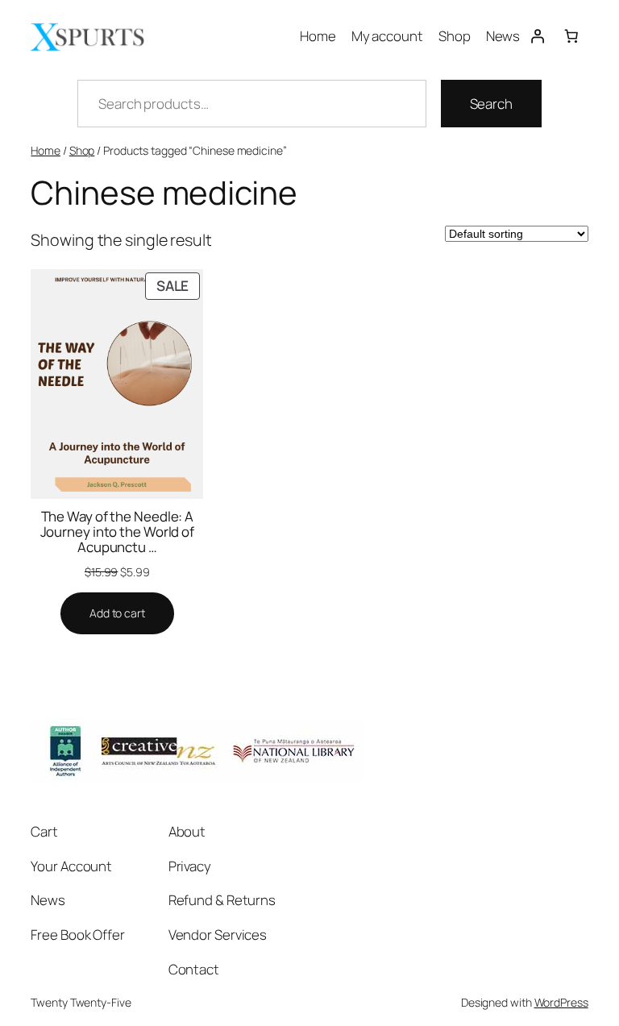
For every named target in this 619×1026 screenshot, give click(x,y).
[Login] (537, 35)
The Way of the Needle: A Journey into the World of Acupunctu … (117, 532)
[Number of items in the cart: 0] (571, 35)
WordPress (561, 1002)
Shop (82, 150)
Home (45, 150)
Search (491, 103)
